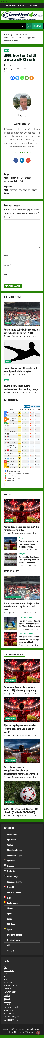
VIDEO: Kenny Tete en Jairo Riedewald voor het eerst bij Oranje (21, 387)
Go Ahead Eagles (11, 1016)
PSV (5, 973)
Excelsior (8, 1004)
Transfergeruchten (14, 934)
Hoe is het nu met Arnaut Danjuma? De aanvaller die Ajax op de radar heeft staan (21, 606)
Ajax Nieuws (10, 680)
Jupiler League (13, 902)
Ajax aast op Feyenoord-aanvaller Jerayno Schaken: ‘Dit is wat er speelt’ (20, 728)
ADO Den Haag (10, 985)
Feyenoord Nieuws (14, 881)
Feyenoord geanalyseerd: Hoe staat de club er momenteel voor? (10, 543)
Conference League (14, 855)
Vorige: (18, 177)
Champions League (14, 850)
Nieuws (10, 908)
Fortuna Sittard (11, 1007)
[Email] (27, 78)
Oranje (9, 918)
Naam (7, 255)
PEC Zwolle (9, 1013)
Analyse (9, 520)
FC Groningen (10, 991)
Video (6, 50)
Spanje (9, 929)
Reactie (8, 217)
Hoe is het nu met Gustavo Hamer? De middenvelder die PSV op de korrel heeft (10, 623)
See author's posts (22, 152)
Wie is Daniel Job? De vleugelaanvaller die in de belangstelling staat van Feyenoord (21, 770)
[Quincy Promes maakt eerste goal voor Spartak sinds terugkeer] (22, 352)
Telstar (7, 995)
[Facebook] (12, 78)
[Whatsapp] (22, 78)
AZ (5, 976)
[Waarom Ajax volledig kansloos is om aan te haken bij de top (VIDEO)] (22, 314)
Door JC (9, 65)
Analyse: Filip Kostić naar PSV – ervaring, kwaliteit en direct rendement (10, 559)
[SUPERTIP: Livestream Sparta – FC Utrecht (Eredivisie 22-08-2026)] (22, 793)
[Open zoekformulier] (23, 26)
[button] (3, 26)
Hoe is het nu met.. (13, 597)
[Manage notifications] (38, 1033)
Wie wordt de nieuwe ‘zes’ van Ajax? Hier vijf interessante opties (22, 528)
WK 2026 (10, 950)
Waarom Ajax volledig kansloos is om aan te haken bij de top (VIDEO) (22, 331)
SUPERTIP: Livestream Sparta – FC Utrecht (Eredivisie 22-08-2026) (21, 810)
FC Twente (8, 982)
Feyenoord (9, 970)
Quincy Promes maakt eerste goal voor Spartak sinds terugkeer (20, 369)
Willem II (7, 1001)
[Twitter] (17, 78)
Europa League (13, 876)
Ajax (5, 967)
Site (5, 274)
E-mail (7, 265)
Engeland (10, 865)
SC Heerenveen (11, 1019)
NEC (5, 979)
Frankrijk (10, 887)
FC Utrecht (8, 1010)
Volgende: (20, 190)
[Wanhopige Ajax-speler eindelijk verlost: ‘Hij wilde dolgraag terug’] (22, 671)
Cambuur (8, 988)
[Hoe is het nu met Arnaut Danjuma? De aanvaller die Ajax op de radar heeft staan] (22, 588)
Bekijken (37, 25)
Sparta (7, 998)
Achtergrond (10, 719)
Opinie (9, 913)
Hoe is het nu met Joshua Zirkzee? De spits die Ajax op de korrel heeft (10, 639)
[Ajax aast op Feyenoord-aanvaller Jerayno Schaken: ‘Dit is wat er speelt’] (22, 709)
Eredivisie (9, 802)
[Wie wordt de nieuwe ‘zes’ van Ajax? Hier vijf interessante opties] (22, 511)
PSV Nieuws (11, 924)
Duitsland (11, 860)
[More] (31, 78)
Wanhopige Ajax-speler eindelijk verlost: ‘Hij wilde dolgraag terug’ (20, 688)
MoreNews (14, 1032)
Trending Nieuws (13, 939)
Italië (9, 897)
